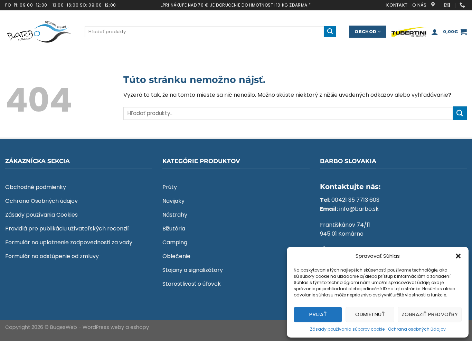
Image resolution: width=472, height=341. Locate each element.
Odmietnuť (370, 314)
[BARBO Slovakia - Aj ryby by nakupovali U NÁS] (39, 32)
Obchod (365, 32)
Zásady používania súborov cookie (347, 329)
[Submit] (330, 32)
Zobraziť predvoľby (430, 314)
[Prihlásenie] (434, 31)
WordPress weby (103, 327)
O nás (419, 5)
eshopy (139, 327)
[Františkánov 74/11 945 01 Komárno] (433, 5)
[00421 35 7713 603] (463, 5)
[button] (458, 256)
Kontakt (396, 5)
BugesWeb (63, 327)
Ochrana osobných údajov (417, 329)
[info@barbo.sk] (448, 5)
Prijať (318, 314)
